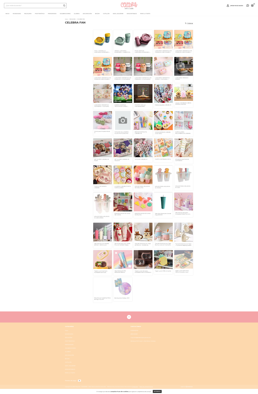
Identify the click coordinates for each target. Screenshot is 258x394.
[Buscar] (64, 5)
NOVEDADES (17, 13)
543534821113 (134, 330)
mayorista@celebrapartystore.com (141, 337)
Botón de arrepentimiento (146, 386)
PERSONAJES (52, 13)
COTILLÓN (106, 13)
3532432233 (134, 334)
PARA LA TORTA (145, 13)
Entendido (157, 391)
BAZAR (97, 13)
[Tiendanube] (186, 387)
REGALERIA (28, 13)
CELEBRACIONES (65, 13)
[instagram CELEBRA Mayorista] (129, 317)
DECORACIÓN (87, 13)
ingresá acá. (135, 386)
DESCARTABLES (132, 13)
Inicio (7, 13)
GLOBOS (76, 13)
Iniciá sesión (239, 5)
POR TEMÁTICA (40, 13)
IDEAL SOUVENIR (118, 13)
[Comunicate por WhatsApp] (248, 6)
